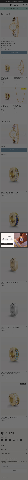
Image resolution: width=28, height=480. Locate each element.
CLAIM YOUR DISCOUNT (7, 243)
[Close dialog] (26, 234)
